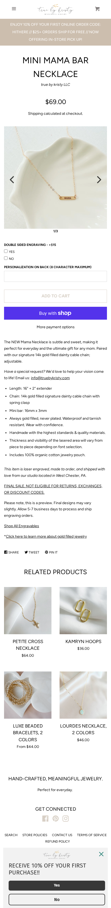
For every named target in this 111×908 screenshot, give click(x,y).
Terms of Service (92, 835)
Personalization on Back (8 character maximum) (48, 267)
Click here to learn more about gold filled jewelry (46, 536)
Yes (12, 252)
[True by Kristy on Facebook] (45, 820)
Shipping (35, 113)
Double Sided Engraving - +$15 (30, 245)
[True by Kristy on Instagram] (66, 820)
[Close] (101, 854)
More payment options (56, 327)
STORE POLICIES (34, 835)
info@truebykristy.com (50, 378)
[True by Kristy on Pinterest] (55, 820)
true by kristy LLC (55, 84)
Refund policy (57, 841)
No (11, 259)
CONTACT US (62, 835)
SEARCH (11, 835)
